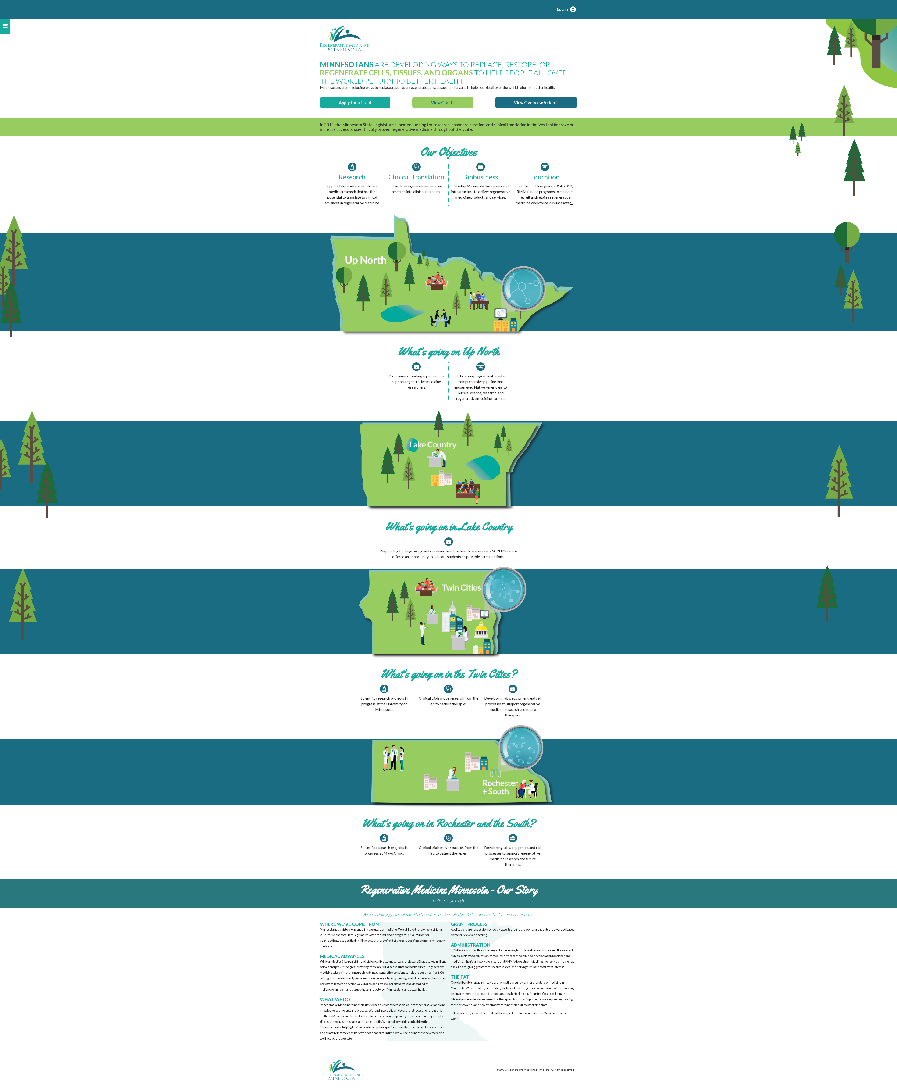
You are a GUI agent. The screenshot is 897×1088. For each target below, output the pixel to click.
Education (545, 177)
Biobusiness (480, 177)
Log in (562, 9)
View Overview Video (534, 102)
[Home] (344, 38)
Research (352, 177)
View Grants (443, 102)
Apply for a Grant (355, 102)
